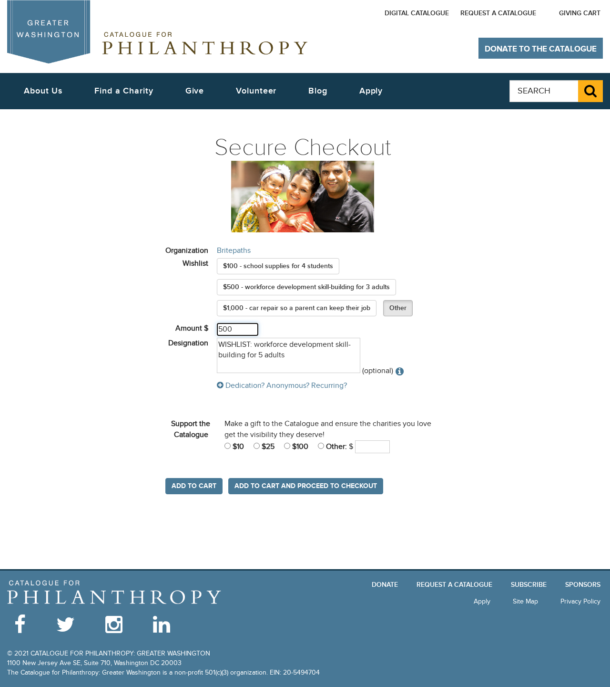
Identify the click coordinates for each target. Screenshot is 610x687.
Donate (385, 585)
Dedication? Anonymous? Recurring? (285, 385)
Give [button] (194, 91)
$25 (267, 446)
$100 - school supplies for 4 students (278, 266)
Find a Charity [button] (123, 91)
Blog (317, 91)
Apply (371, 91)
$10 (237, 446)
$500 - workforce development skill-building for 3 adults (306, 287)
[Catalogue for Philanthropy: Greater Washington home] (157, 31)
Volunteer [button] (256, 91)
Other (398, 308)
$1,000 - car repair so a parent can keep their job (296, 308)
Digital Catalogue (417, 13)
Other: (335, 446)
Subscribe (529, 585)
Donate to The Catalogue (541, 49)
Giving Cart (579, 13)
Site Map (525, 601)
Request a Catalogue (498, 13)
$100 (299, 446)
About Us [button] (43, 91)
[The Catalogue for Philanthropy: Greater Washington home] (114, 592)
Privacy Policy (580, 601)
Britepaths (234, 250)
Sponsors (582, 585)
